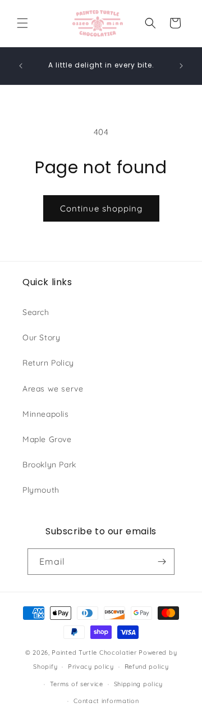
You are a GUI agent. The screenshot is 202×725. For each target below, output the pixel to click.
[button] (22, 23)
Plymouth (40, 490)
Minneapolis (45, 414)
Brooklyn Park (49, 465)
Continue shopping (101, 208)
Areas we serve (52, 389)
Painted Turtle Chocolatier (94, 652)
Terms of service (76, 684)
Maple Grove (47, 439)
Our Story (41, 337)
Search (35, 312)
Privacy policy (91, 666)
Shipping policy (138, 684)
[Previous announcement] (20, 65)
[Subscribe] (161, 561)
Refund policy (147, 666)
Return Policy (48, 363)
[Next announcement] (181, 65)
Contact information (106, 701)
